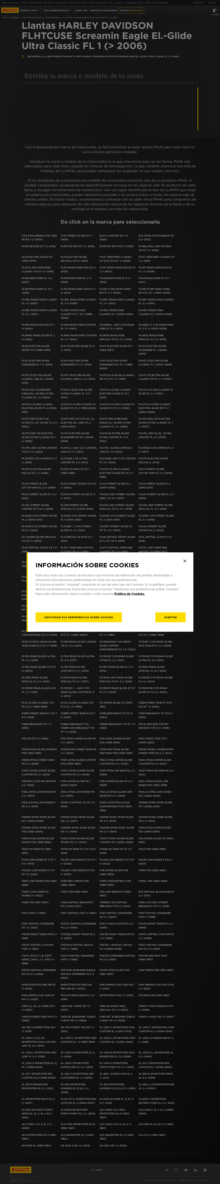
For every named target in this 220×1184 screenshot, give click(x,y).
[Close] (184, 561)
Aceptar (170, 617)
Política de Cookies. (129, 593)
